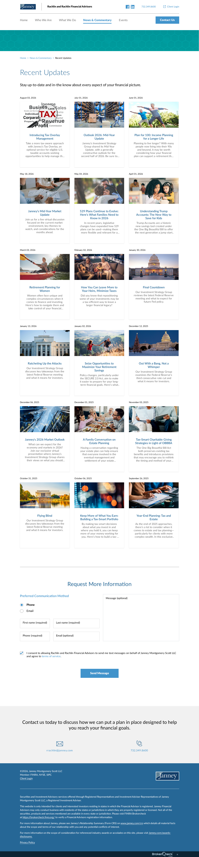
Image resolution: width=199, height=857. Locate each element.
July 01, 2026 (81, 98)
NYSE (42, 775)
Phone (31, 604)
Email (30, 611)
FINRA (34, 775)
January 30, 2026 (137, 250)
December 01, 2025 (84, 402)
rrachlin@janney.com (59, 750)
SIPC (49, 775)
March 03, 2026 (27, 250)
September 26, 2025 (139, 478)
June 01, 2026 (136, 98)
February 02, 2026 (83, 250)
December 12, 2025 (138, 326)
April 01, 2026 (136, 174)
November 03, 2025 (138, 402)
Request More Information (99, 584)
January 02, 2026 (82, 326)
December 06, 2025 (29, 402)
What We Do (67, 20)
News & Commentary (97, 20)
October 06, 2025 (83, 478)
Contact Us (167, 20)
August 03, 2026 (28, 98)
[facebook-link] (127, 6)
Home (24, 20)
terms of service (51, 656)
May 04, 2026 (81, 174)
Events (123, 20)
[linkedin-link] (132, 6)
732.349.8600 (139, 750)
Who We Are (43, 20)
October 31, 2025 (28, 478)
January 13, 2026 (28, 326)
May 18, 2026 (27, 174)
